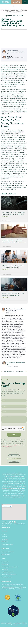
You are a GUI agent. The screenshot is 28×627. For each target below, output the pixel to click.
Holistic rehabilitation (17, 588)
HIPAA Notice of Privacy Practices (10, 567)
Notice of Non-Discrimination (9, 574)
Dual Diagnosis (10, 586)
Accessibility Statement (7, 572)
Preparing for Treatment (8, 551)
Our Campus (5, 539)
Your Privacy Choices (7, 577)
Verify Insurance (6, 554)
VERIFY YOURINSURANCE (5, 2)
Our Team (4, 534)
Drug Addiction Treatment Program (11, 584)
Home (2, 10)
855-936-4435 (6, 527)
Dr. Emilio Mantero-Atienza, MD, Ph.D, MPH (16, 52)
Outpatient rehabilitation (8, 587)
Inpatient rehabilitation (20, 586)
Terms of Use (5, 569)
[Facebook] (12, 522)
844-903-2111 (21, 187)
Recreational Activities (7, 544)
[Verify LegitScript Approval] (13, 616)
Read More (5, 216)
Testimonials (5, 541)
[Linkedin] (15, 522)
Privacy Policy (15, 445)
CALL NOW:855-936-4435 (16, 2)
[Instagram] (10, 522)
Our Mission (5, 536)
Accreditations (5, 561)
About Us (4, 531)
